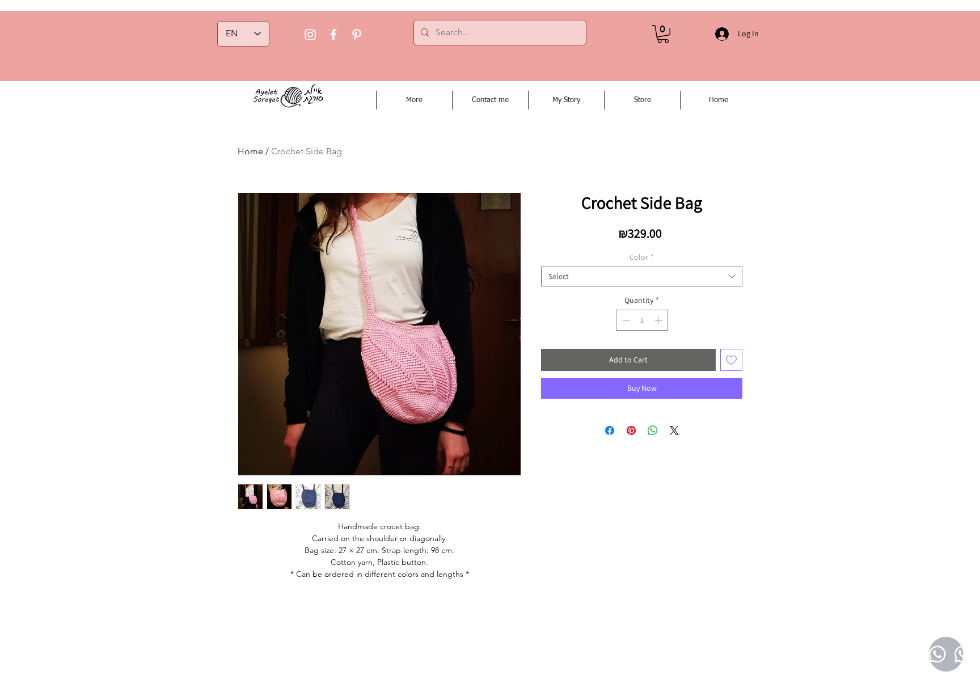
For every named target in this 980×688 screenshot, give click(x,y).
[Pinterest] (356, 34)
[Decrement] (625, 320)
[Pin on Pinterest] (631, 430)
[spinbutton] (642, 320)
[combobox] (641, 276)
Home (250, 151)
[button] (663, 34)
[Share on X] (674, 430)
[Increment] (659, 320)
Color (642, 257)
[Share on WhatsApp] (653, 430)
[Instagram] (310, 34)
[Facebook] (333, 34)
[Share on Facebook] (609, 430)
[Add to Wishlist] (731, 360)
